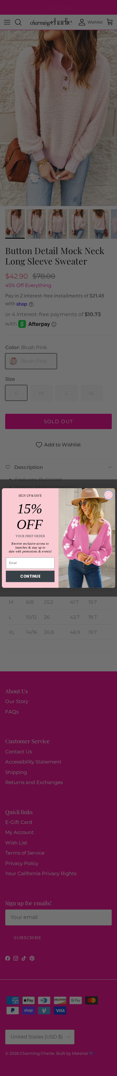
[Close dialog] (108, 495)
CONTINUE (30, 576)
